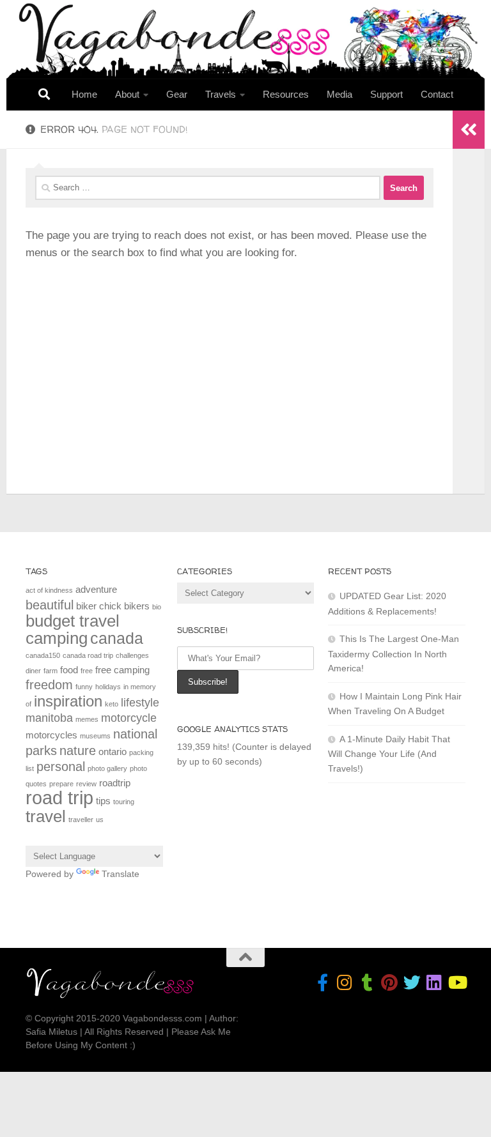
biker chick (98, 605)
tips (103, 800)
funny (84, 687)
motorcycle (129, 718)
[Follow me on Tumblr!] (367, 982)
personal (60, 766)
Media (339, 94)
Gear (176, 94)
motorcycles (51, 734)
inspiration (68, 701)
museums (95, 736)
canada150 (43, 655)
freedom (49, 685)
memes (86, 719)
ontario (112, 751)
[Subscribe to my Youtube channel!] (456, 982)
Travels (220, 94)
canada (116, 638)
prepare (61, 784)
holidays (108, 687)
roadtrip (114, 782)
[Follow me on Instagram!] (345, 982)
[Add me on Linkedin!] (434, 982)
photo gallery (107, 768)
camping (57, 638)
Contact (437, 94)
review (86, 784)
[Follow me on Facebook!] (322, 982)
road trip (59, 797)
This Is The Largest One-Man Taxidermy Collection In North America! (393, 653)
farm (50, 671)
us (100, 819)
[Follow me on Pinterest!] (389, 982)
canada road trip (88, 655)
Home (84, 94)
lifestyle (140, 702)
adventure (96, 589)
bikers (137, 605)
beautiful (50, 605)
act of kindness (49, 590)
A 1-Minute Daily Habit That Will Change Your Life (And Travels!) (389, 754)
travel (46, 816)
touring (123, 801)
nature (77, 751)
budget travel (73, 620)
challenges (132, 655)
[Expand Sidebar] (469, 130)
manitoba (49, 718)
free (87, 671)
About (127, 94)
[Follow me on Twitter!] (412, 982)
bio (156, 607)
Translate (120, 874)
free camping (122, 669)
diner (33, 671)
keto (111, 704)
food (69, 669)
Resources (286, 94)
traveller (80, 819)
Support (386, 94)
